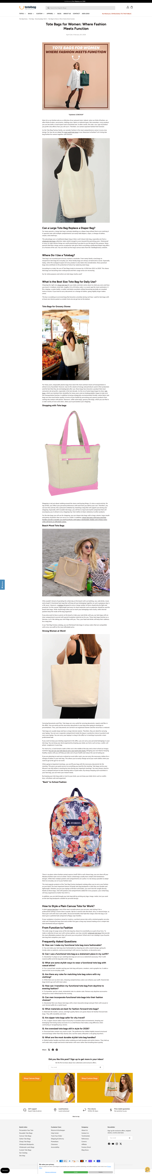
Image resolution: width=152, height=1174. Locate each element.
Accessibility (55, 1147)
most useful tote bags (71, 132)
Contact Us (85, 1133)
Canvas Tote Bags (25, 1136)
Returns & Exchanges (58, 1130)
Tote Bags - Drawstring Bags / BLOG (38, 18)
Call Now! (79, 1)
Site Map (22, 1155)
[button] (147, 1169)
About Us (85, 1130)
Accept (76, 1172)
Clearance (54, 1144)
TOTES (21, 14)
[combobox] (80, 8)
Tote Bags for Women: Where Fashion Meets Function (61, 18)
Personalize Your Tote (26, 1130)
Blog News (85, 1150)
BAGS (30, 14)
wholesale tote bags (49, 241)
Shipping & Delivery (57, 1138)
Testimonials (86, 1136)
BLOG (59, 14)
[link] (128, 7)
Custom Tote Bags (25, 1150)
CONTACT (76, 14)
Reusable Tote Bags (25, 1133)
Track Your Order (56, 1136)
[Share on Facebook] (53, 1050)
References (85, 1138)
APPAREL (50, 14)
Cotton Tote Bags (25, 1139)
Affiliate (84, 1144)
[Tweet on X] (49, 1050)
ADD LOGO (85, 14)
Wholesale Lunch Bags (26, 1147)
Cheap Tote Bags (25, 1141)
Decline (101, 1172)
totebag (60, 605)
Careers (84, 1141)
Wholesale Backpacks (26, 1144)
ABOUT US (67, 14)
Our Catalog (23, 1153)
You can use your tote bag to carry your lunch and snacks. (67, 751)
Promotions (54, 1141)
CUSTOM (39, 14)
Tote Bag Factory (23, 18)
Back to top (76, 1116)
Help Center (55, 1133)
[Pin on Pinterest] (57, 1050)
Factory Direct (86, 1147)
